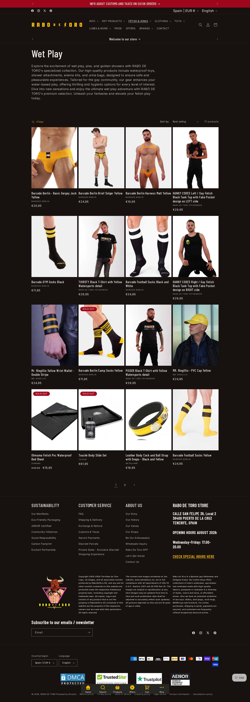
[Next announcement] (217, 4)
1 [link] (115, 484)
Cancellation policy (203, 694)
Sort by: (164, 121)
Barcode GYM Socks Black (47, 282)
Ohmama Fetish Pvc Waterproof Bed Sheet (51, 457)
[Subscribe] (89, 632)
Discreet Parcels (88, 543)
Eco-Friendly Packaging (45, 519)
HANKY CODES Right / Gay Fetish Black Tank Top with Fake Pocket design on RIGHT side (194, 286)
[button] (93, 21)
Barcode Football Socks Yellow (192, 455)
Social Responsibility (43, 537)
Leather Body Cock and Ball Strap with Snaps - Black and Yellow (147, 457)
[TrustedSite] (112, 680)
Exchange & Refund (90, 525)
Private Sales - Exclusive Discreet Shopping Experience (99, 551)
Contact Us (132, 561)
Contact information (179, 694)
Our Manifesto (40, 513)
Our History (132, 519)
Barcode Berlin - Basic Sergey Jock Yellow (54, 195)
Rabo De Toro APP (137, 549)
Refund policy (87, 694)
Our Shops (132, 531)
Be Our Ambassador (138, 537)
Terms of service (122, 694)
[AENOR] (180, 680)
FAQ (81, 513)
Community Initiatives (44, 531)
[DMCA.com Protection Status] (73, 680)
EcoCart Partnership (43, 549)
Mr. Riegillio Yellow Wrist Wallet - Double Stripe (52, 372)
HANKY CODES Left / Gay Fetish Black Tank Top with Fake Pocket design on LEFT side (194, 197)
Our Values (132, 525)
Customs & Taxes (89, 531)
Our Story (131, 513)
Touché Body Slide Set (93, 455)
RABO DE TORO (48, 694)
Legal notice (160, 694)
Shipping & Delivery (90, 519)
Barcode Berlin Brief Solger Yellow (101, 193)
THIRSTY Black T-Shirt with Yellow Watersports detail (100, 284)
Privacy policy (104, 694)
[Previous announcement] (32, 4)
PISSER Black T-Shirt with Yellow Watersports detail (146, 372)
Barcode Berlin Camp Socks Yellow (101, 370)
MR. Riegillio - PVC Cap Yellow (192, 370)
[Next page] (134, 485)
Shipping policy (142, 694)
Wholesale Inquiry (136, 543)
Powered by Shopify (66, 694)
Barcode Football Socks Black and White (147, 284)
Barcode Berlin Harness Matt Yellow (148, 193)
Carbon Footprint (41, 543)
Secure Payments (89, 537)
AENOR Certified (41, 525)
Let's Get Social (135, 555)
